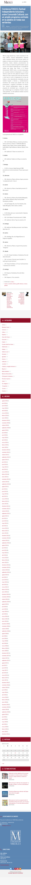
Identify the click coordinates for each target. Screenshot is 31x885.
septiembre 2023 (5, 484)
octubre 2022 (5, 511)
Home (3, 26)
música (25, 283)
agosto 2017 (4, 663)
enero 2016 (4, 702)
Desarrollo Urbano (6, 337)
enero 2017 (4, 680)
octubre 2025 (5, 425)
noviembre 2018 (5, 626)
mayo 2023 (4, 493)
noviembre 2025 (5, 422)
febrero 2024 (5, 474)
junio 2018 (4, 638)
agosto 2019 (4, 604)
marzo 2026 (4, 413)
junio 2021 (4, 550)
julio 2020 (4, 577)
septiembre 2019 (5, 601)
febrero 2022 (5, 530)
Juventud (4, 364)
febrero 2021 (4, 560)
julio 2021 (4, 547)
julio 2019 (4, 606)
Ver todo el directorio (4, 865)
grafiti (18, 283)
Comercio (4, 329)
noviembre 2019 (5, 596)
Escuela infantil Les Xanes (7, 344)
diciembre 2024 (5, 449)
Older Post (22, 292)
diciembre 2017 (5, 653)
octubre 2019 (5, 599)
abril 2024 (4, 469)
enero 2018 (4, 650)
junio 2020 (4, 579)
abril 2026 (4, 410)
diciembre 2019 (5, 594)
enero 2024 (4, 476)
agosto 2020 (4, 574)
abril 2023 (4, 496)
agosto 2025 (4, 430)
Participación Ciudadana (7, 376)
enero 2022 (4, 533)
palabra (6, 285)
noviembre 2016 (5, 685)
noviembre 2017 (5, 655)
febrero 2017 (4, 677)
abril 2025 (4, 440)
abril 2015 (4, 724)
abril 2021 (4, 555)
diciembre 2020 (5, 565)
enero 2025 (4, 447)
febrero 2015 (4, 729)
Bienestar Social (5, 327)
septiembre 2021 (5, 542)
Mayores (4, 369)
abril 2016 (4, 694)
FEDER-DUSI (4, 346)
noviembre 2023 (5, 479)
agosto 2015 (4, 714)
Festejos (3, 349)
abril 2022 (4, 525)
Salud (3, 381)
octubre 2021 (5, 540)
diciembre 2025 (5, 420)
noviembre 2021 (5, 538)
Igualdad (4, 356)
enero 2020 (4, 591)
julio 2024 (4, 462)
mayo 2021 (4, 552)
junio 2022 (4, 521)
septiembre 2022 (5, 513)
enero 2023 (4, 503)
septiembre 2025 (5, 427)
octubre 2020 (5, 570)
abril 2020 (4, 584)
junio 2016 (4, 690)
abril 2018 (4, 643)
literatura (22, 283)
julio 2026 (4, 403)
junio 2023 (4, 491)
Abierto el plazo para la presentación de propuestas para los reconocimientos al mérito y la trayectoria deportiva (21, 298)
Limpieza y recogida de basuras (8, 366)
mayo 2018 (4, 640)
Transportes (4, 386)
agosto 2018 (4, 633)
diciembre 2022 (5, 506)
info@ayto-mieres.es (6, 825)
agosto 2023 (4, 486)
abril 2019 (4, 614)
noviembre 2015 (5, 707)
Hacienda (4, 354)
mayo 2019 (4, 611)
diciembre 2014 (5, 734)
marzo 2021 (4, 557)
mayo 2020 (4, 582)
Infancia (3, 359)
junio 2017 (4, 668)
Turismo (4, 388)
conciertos (10, 283)
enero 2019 (4, 621)
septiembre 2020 (5, 572)
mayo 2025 (4, 437)
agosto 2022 (4, 516)
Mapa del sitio (15, 873)
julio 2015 (4, 717)
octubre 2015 (4, 709)
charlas (6, 283)
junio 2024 (4, 464)
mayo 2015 (4, 721)
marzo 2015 (4, 726)
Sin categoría (5, 383)
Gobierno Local (5, 351)
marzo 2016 (4, 697)
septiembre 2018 (5, 631)
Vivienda (4, 391)
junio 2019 (4, 609)
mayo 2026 (4, 408)
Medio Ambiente (5, 371)
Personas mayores (6, 378)
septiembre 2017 (5, 660)
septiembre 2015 (5, 712)
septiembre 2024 (5, 457)
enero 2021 (4, 562)
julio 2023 (4, 489)
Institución (4, 361)
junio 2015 (4, 719)
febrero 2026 (5, 415)
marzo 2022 (4, 528)
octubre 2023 (5, 481)
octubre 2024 (5, 454)
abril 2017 (4, 672)
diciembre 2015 (5, 704)
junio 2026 (4, 405)
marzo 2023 (4, 498)
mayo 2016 (4, 692)
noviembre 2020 (5, 567)
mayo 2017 (4, 670)
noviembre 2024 (5, 452)
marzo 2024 (4, 471)
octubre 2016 (5, 687)
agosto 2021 (4, 545)
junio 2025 (4, 435)
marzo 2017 (4, 675)
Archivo (3, 324)
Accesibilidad (20, 873)
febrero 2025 (4, 444)
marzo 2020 (4, 587)
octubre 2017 (4, 658)
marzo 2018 (4, 645)
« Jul (3, 763)
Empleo (3, 342)
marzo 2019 (4, 616)
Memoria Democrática (7, 373)
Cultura (12, 281)
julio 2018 (4, 636)
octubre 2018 (5, 628)
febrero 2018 (4, 648)
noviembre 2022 (5, 508)
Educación (4, 339)
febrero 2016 (4, 699)
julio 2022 (4, 518)
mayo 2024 (4, 467)
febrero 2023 (5, 501)
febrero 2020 (5, 589)
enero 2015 (4, 731)
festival (14, 283)
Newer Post (9, 292)
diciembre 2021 (5, 535)
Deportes (4, 334)
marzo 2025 (4, 442)
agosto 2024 (4, 459)
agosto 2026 (4, 400)
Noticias (8, 26)
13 (15, 753)
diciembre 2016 (5, 682)
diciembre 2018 (5, 623)
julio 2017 (4, 665)
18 (7, 755)
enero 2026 (4, 418)
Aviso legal (10, 873)
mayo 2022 (4, 523)
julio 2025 (4, 432)
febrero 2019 (4, 619)
